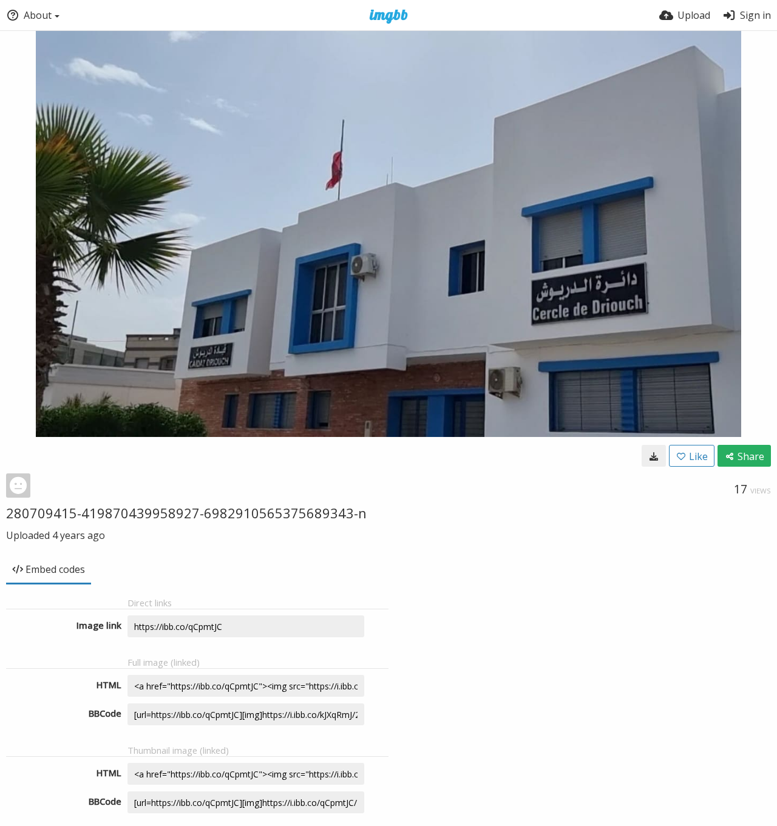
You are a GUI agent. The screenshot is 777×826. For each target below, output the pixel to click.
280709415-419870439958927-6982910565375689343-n (186, 513)
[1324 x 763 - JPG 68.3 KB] (654, 456)
